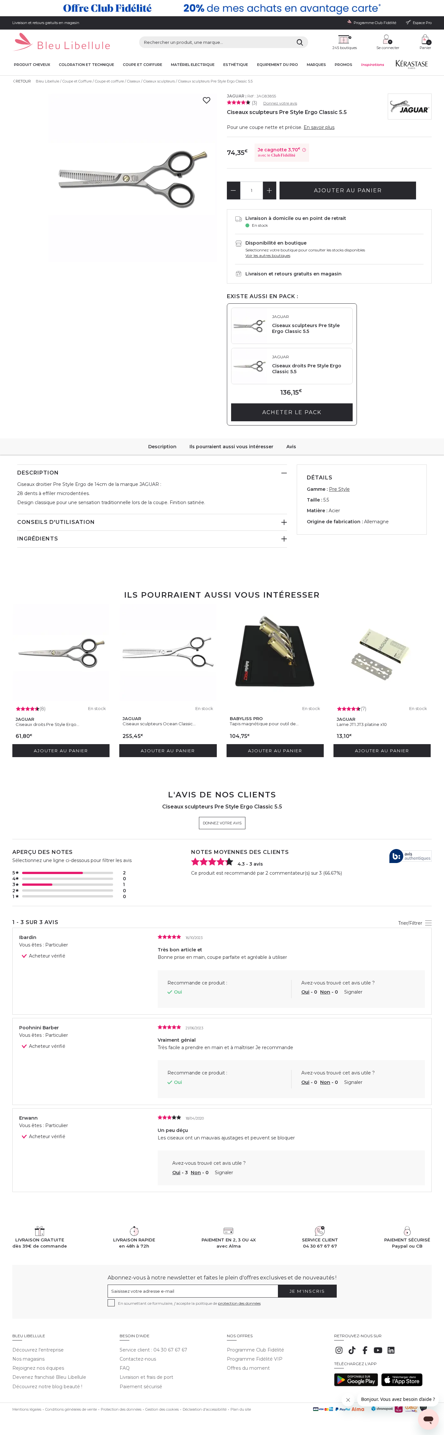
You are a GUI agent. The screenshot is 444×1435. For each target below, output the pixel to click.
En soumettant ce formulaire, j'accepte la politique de (189, 1303)
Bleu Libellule (47, 81)
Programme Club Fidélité (255, 1350)
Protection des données (121, 1409)
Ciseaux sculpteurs (159, 81)
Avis (291, 447)
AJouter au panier (348, 190)
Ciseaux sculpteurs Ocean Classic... (159, 723)
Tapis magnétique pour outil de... (264, 723)
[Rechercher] (300, 42)
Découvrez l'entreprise (38, 1350)
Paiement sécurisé (141, 1387)
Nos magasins (28, 1359)
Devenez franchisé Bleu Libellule (49, 1377)
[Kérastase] (411, 66)
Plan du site (240, 1409)
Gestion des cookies (162, 1409)
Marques (316, 65)
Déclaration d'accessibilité (205, 1409)
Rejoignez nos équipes (38, 1368)
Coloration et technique (86, 65)
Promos (343, 65)
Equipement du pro (277, 65)
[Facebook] (365, 1353)
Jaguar (235, 96)
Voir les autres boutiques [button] (267, 255)
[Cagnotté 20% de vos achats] (222, 8)
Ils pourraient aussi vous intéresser (231, 447)
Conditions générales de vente (71, 1409)
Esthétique (235, 65)
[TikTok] (352, 1353)
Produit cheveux (32, 65)
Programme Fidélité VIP (254, 1359)
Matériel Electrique (193, 65)
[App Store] (402, 1385)
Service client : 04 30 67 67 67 (153, 1350)
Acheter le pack (291, 412)
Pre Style (339, 489)
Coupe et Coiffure (77, 81)
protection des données (239, 1303)
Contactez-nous (138, 1359)
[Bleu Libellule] (61, 42)
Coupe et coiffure (142, 65)
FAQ (125, 1368)
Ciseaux (133, 81)
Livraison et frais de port (146, 1377)
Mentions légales (26, 1409)
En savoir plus (319, 127)
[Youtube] (378, 1353)
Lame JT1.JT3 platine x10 (362, 724)
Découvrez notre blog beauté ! (47, 1387)
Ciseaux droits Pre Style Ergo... (47, 724)
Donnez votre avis (280, 103)
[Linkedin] (391, 1353)
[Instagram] (339, 1353)
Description (162, 447)
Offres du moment (248, 1368)
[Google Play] (356, 1385)
